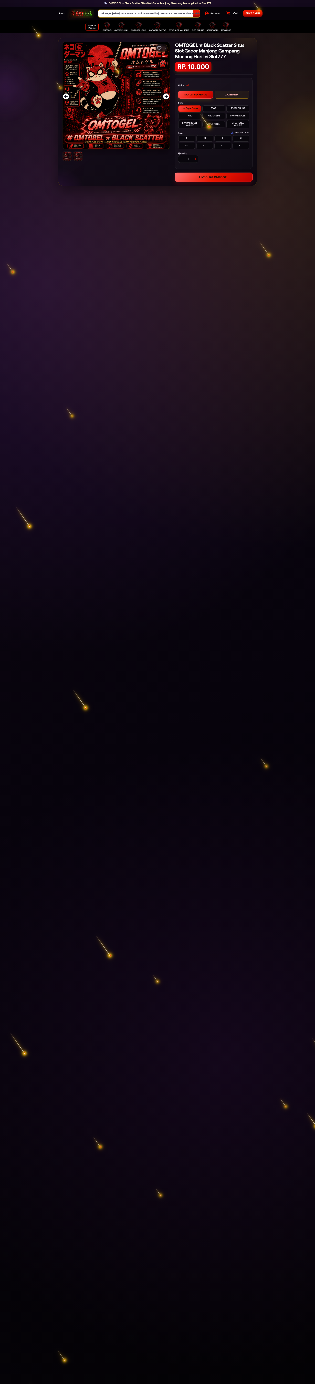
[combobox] (145, 13)
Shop (61, 13)
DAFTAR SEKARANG (195, 94)
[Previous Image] (68, 96)
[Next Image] (164, 96)
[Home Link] (81, 13)
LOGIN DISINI (232, 94)
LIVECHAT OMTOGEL (213, 177)
